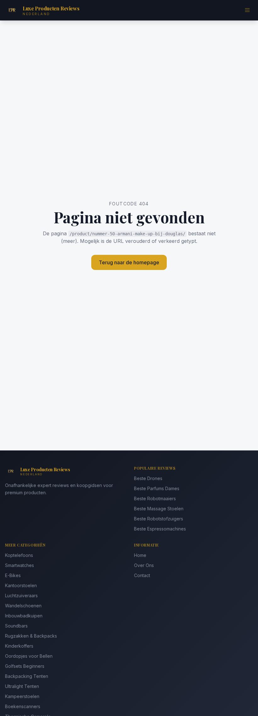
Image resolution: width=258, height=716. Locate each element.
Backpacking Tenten (26, 676)
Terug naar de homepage (129, 262)
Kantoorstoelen (21, 585)
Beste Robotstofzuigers (158, 518)
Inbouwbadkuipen (23, 615)
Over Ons (144, 565)
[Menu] (247, 10)
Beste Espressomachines (160, 528)
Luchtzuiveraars (21, 595)
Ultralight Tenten (22, 686)
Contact (142, 575)
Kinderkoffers (19, 646)
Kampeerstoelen (22, 696)
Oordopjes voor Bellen (29, 656)
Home (140, 555)
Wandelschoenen (23, 605)
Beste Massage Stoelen (158, 508)
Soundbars (16, 625)
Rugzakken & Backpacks (31, 636)
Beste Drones (148, 478)
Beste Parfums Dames (156, 488)
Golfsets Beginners (24, 666)
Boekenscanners (22, 706)
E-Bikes (13, 575)
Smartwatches (19, 565)
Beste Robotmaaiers (155, 498)
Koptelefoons (19, 555)
